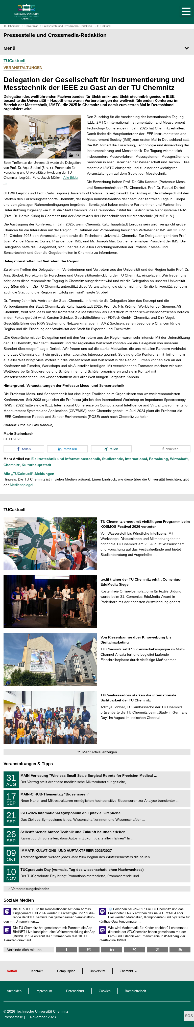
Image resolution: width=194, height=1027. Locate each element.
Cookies (105, 991)
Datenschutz (75, 991)
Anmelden (14, 991)
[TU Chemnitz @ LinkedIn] (111, 949)
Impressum (44, 991)
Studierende (112, 459)
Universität (97, 971)
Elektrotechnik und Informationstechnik (65, 459)
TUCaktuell (15, 60)
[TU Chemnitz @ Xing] (134, 949)
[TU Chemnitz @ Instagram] (89, 949)
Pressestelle (13, 1017)
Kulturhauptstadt (36, 465)
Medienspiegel (21, 485)
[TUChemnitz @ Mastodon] (157, 949)
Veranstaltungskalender (30, 889)
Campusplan (66, 971)
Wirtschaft (179, 459)
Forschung (158, 459)
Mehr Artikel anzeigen (99, 752)
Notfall (12, 971)
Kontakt (37, 971)
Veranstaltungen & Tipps (28, 763)
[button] (181, 12)
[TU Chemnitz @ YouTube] (179, 949)
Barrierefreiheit (135, 991)
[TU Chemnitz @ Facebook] (66, 949)
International (136, 459)
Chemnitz (12, 465)
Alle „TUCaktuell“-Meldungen (29, 474)
